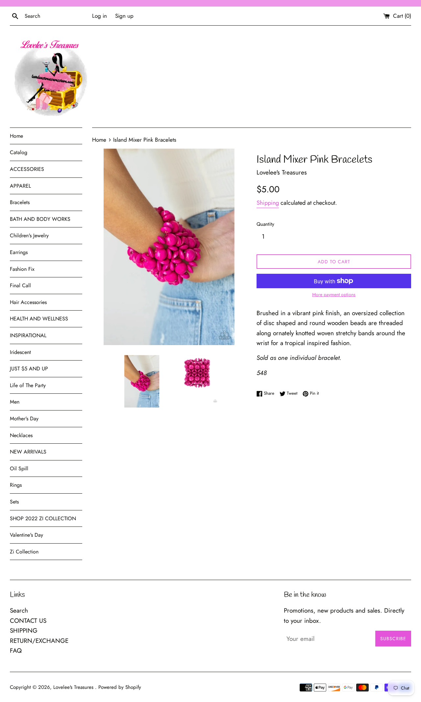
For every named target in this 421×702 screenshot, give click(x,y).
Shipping (268, 203)
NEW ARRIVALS (28, 452)
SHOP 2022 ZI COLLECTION (43, 518)
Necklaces (21, 435)
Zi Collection (24, 551)
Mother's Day (24, 418)
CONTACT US (28, 620)
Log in (99, 16)
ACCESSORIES (27, 169)
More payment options (334, 294)
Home (16, 136)
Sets (14, 501)
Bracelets (20, 202)
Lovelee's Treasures (74, 687)
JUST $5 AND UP (29, 368)
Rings (16, 485)
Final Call (20, 285)
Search (19, 610)
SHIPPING (23, 630)
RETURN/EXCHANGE (39, 640)
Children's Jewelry (29, 235)
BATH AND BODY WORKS (40, 219)
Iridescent (20, 352)
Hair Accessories (28, 302)
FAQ (16, 650)
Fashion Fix (22, 269)
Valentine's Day (26, 535)
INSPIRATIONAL (28, 335)
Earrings (19, 252)
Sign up (124, 16)
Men (14, 402)
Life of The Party (28, 385)
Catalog (18, 152)
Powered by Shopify (119, 687)
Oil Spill (19, 468)
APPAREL (20, 186)
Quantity (265, 224)
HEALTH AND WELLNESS (39, 318)
